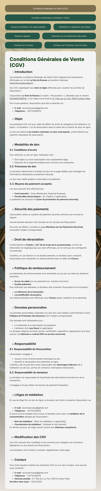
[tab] (50, 8)
